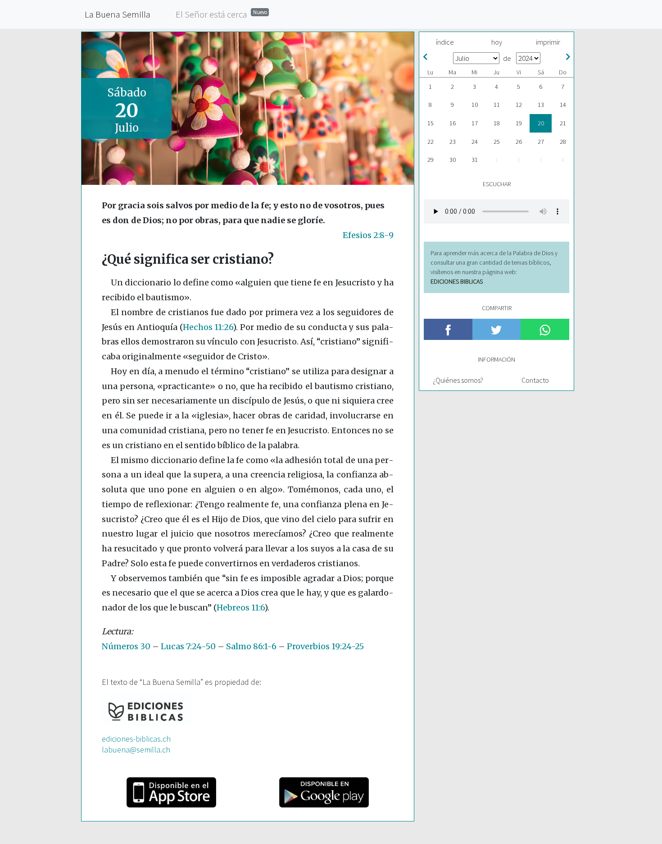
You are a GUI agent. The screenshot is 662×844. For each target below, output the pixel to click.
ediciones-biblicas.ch (136, 739)
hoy (496, 41)
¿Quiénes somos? (458, 380)
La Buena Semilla (117, 14)
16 (452, 123)
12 (519, 105)
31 (475, 160)
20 (541, 123)
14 (563, 105)
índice (445, 41)
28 (563, 142)
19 (519, 123)
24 (475, 142)
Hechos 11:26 (208, 327)
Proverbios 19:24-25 (325, 646)
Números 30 (126, 646)
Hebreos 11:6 (240, 607)
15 (430, 123)
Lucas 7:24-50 (188, 646)
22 (430, 142)
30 (452, 160)
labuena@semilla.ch (136, 749)
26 (519, 142)
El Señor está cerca (221, 14)
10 (475, 105)
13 (541, 105)
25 (497, 142)
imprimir (548, 41)
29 (430, 160)
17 (475, 123)
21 (563, 123)
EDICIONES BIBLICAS (457, 281)
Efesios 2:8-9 (368, 235)
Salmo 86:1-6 (251, 646)
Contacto (535, 380)
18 (497, 123)
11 (497, 105)
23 (452, 142)
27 (541, 142)
